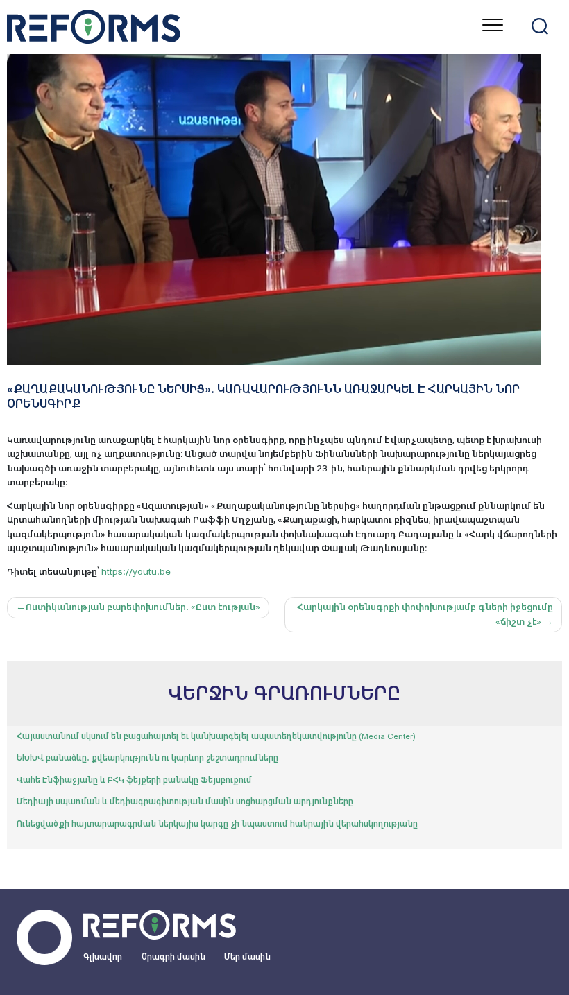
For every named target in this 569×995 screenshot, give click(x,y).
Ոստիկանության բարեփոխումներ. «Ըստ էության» (143, 607)
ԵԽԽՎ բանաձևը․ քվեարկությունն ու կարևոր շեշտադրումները (147, 758)
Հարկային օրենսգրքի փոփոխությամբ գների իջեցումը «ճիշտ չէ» (425, 614)
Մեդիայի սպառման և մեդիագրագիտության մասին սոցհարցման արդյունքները (185, 801)
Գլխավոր (102, 957)
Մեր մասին (247, 957)
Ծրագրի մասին (173, 957)
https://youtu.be (136, 571)
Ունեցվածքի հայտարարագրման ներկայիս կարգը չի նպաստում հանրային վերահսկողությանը (217, 824)
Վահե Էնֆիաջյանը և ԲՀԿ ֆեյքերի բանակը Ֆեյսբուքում (134, 780)
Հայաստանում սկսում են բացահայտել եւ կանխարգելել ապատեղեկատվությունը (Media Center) (216, 736)
